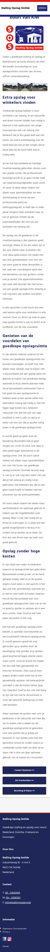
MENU (42, 8)
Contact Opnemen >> (24, 770)
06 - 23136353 (13, 898)
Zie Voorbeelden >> (24, 780)
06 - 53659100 (12, 893)
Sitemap (6, 946)
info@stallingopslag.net (18, 903)
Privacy (6, 932)
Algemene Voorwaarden (15, 928)
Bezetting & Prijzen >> (24, 790)
